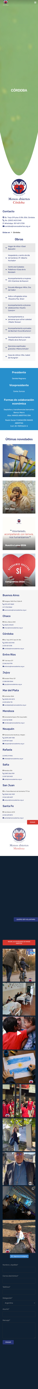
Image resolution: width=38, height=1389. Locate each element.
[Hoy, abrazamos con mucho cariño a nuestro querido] (19, 1168)
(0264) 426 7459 (9, 794)
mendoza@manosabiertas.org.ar (14, 723)
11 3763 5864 (8, 607)
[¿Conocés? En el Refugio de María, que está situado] (19, 999)
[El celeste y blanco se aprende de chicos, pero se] (19, 1066)
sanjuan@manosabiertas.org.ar (14, 800)
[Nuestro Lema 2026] (19, 533)
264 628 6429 (8, 797)
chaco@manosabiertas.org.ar (13, 628)
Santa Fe (8, 806)
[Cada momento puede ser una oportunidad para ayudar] (19, 1033)
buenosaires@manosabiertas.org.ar (15, 610)
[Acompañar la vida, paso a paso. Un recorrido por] (19, 1134)
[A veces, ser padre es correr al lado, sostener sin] (19, 965)
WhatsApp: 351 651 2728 (14, 223)
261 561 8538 (8, 720)
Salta (6, 764)
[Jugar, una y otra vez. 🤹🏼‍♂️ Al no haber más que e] (19, 1236)
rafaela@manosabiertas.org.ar (13, 759)
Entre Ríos (9, 654)
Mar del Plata (11, 690)
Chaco (7, 616)
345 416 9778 (8, 663)
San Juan (9, 785)
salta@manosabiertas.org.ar (13, 779)
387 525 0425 (8, 776)
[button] (35, 2)
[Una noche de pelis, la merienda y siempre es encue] (19, 1202)
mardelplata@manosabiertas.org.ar (15, 705)
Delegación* (7, 1298)
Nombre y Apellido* (10, 1265)
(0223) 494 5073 (9, 699)
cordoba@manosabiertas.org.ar (17, 226)
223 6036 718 (8, 702)
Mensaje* (6, 1320)
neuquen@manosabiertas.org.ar (14, 744)
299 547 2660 (8, 741)
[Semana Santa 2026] (19, 460)
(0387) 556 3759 (9, 773)
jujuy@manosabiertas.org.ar (13, 684)
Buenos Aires (11, 595)
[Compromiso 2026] (19, 570)
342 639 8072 (8, 815)
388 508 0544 (8, 681)
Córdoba (8, 633)
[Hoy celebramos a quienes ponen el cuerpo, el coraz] (19, 1100)
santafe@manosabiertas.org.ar (14, 818)
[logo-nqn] (19, 839)
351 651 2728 (8, 646)
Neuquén (8, 728)
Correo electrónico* (10, 1276)
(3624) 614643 (8, 625)
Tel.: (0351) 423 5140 (12, 220)
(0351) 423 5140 (9, 643)
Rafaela (7, 749)
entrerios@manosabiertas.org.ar (14, 666)
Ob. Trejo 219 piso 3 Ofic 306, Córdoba (19, 217)
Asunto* (6, 1309)
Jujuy (6, 672)
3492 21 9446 (8, 756)
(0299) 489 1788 (9, 738)
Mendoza (8, 711)
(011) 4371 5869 (9, 604)
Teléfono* (6, 1287)
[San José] (19, 497)
